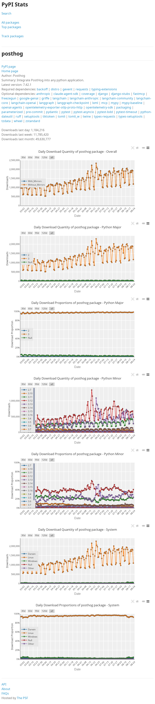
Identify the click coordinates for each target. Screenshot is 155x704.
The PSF (22, 698)
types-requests (104, 116)
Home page (10, 71)
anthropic (43, 94)
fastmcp (139, 94)
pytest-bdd (105, 112)
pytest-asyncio (84, 112)
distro (55, 89)
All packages (10, 22)
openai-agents (12, 107)
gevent (67, 89)
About (6, 689)
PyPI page (9, 66)
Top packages (11, 27)
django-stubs (120, 94)
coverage (88, 94)
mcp (104, 103)
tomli (61, 116)
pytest (65, 112)
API (4, 684)
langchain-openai (23, 103)
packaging (123, 107)
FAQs (5, 693)
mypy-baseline (132, 103)
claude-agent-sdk (65, 94)
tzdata (6, 121)
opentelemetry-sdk (99, 107)
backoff (42, 89)
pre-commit (34, 112)
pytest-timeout (126, 112)
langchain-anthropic (84, 98)
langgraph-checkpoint (73, 103)
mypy (115, 103)
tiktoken (49, 116)
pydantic (52, 112)
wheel (18, 121)
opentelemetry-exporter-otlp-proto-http (54, 107)
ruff (18, 116)
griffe (45, 98)
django (103, 94)
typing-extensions (104, 89)
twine (87, 116)
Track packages (13, 36)
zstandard (33, 121)
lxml (95, 103)
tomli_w (74, 116)
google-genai (28, 98)
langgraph (46, 103)
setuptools (32, 116)
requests (82, 89)
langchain (60, 98)
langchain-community (117, 98)
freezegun (9, 98)
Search (6, 13)
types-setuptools (131, 116)
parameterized (12, 112)
